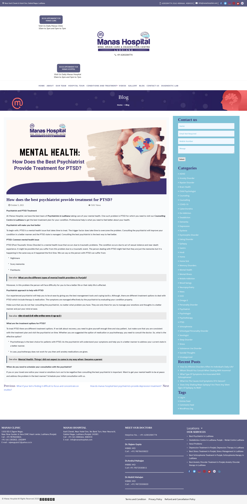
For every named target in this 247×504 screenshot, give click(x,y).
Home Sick (184, 261)
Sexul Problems (195, 444)
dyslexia (183, 230)
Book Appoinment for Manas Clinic (51, 20)
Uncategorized (186, 357)
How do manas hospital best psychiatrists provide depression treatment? (125, 386)
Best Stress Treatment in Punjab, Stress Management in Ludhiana (216, 451)
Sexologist (184, 335)
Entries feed (185, 401)
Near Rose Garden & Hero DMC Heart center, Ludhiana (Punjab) (29, 434)
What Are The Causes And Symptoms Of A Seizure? (202, 381)
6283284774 (167, 3)
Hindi (182, 252)
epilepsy (183, 243)
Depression (185, 226)
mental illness (186, 274)
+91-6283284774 (124, 54)
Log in (182, 397)
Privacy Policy (155, 499)
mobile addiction (187, 278)
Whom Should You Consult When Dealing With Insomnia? (205, 370)
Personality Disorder (189, 304)
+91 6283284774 (148, 435)
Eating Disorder (186, 239)
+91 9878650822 (13, 437)
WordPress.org (186, 408)
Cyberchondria (186, 208)
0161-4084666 (179, 3)
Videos (122, 85)
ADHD (182, 173)
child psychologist (188, 191)
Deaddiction (185, 217)
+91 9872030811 (138, 468)
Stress (182, 344)
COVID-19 (184, 204)
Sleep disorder (186, 339)
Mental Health (186, 269)
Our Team (61, 85)
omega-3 (184, 300)
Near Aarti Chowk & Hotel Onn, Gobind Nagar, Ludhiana (25, 3)
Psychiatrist (185, 309)
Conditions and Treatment (102, 85)
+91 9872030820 (139, 484)
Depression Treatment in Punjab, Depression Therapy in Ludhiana (216, 448)
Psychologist (185, 313)
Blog (142, 85)
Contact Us (153, 85)
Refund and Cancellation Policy (180, 499)
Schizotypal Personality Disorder (194, 331)
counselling (185, 200)
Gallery (132, 85)
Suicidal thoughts (187, 352)
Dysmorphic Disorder (189, 235)
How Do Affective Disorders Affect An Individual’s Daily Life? (207, 366)
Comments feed (187, 405)
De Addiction (185, 213)
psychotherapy (186, 317)
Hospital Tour (76, 85)
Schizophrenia (186, 326)
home (182, 256)
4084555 (189, 3)
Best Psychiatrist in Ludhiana (201, 436)
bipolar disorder (187, 182)
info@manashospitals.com (207, 3)
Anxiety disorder (187, 178)
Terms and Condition (135, 499)
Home (42, 85)
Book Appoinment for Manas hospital (68, 68)
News (182, 291)
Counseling (184, 195)
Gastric (183, 248)
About (50, 85)
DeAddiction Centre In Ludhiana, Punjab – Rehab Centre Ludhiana (216, 440)
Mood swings (186, 283)
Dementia (184, 221)
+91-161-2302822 (9, 440)
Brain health (185, 187)
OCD (182, 296)
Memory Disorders (188, 265)
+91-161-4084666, (76, 437)
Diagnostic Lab (169, 85)
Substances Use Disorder (191, 348)
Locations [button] (193, 428)
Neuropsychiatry (187, 287)
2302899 (22, 440)
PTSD (182, 322)
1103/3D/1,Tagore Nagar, (12, 432)
